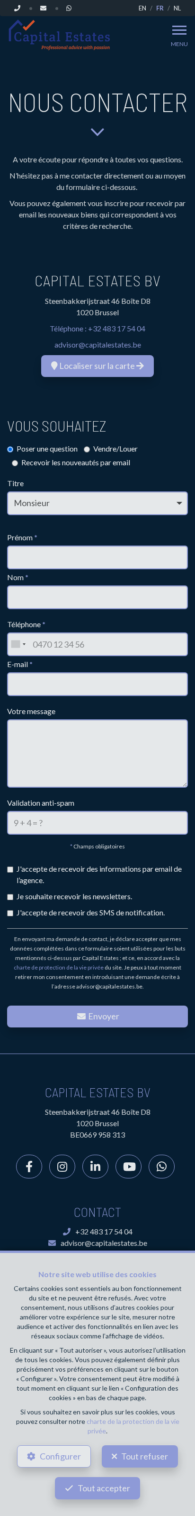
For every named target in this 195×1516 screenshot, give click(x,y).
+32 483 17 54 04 (116, 328)
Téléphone (26, 624)
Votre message (31, 711)
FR (160, 8)
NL (177, 8)
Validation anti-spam (40, 802)
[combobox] (18, 644)
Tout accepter (104, 1488)
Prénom (22, 537)
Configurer (60, 1456)
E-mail (20, 664)
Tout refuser (144, 1456)
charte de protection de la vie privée (59, 967)
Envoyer (103, 1016)
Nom (17, 577)
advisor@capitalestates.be (97, 344)
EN (142, 8)
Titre (15, 483)
